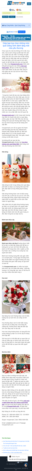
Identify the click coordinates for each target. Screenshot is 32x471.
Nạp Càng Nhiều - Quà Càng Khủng (14, 25)
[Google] (19, 10)
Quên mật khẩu (19, 16)
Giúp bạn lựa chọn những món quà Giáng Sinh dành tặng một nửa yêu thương (16, 38)
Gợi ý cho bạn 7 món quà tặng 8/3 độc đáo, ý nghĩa (14, 445)
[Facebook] (12, 10)
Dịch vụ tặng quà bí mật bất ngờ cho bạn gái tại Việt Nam (16, 450)
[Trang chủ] (16, 3)
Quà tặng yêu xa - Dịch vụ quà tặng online (12, 452)
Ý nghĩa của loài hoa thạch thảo (10, 448)
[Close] (29, 25)
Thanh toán (22, 31)
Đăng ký (12, 16)
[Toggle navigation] (29, 3)
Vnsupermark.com (17, 64)
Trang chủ (5, 36)
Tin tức (12, 36)
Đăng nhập (5, 16)
